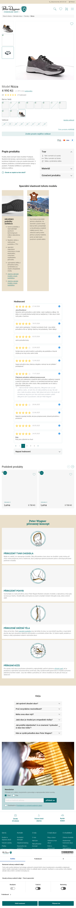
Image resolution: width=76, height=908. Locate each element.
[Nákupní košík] (66, 9)
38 (16, 124)
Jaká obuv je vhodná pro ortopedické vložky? (34, 720)
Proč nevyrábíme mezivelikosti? (29, 709)
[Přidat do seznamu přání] (71, 23)
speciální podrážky (25, 631)
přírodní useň (58, 668)
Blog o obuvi (51, 837)
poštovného (28, 91)
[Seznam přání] (60, 9)
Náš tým (35, 840)
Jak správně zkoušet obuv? (27, 703)
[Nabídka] (72, 9)
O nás (34, 837)
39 (22, 124)
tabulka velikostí (68, 120)
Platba (4, 846)
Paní (9, 795)
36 (5, 124)
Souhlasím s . (25, 805)
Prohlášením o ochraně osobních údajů (29, 805)
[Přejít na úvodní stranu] (14, 9)
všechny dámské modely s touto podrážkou (13, 276)
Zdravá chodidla (68, 837)
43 (45, 124)
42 (39, 124)
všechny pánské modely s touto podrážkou (13, 283)
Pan (17, 795)
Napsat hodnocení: (23, 451)
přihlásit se (50, 800)
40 (28, 124)
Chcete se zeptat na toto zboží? (15, 172)
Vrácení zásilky (7, 843)
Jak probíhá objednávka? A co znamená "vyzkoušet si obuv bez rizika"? (37, 726)
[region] (38, 50)
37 (10, 124)
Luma (7, 505)
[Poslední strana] (38, 446)
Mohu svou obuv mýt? (25, 714)
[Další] (72, 467)
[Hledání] (55, 9)
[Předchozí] (68, 467)
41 (34, 124)
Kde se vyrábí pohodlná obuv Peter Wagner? (34, 733)
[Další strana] (34, 446)
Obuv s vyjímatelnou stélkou (67, 848)
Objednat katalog (22, 843)
